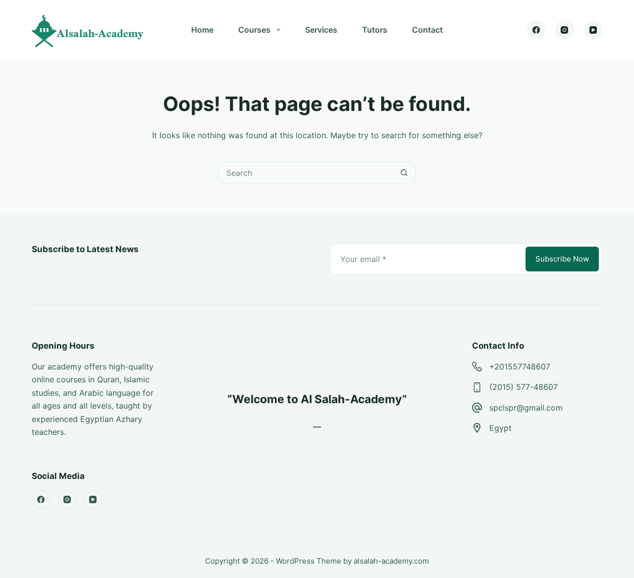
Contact (427, 30)
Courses (254, 30)
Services (321, 30)
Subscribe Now (562, 258)
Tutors (374, 30)
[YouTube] (593, 29)
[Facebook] (536, 29)
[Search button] (404, 172)
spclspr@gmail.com (526, 408)
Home (202, 30)
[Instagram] (564, 29)
